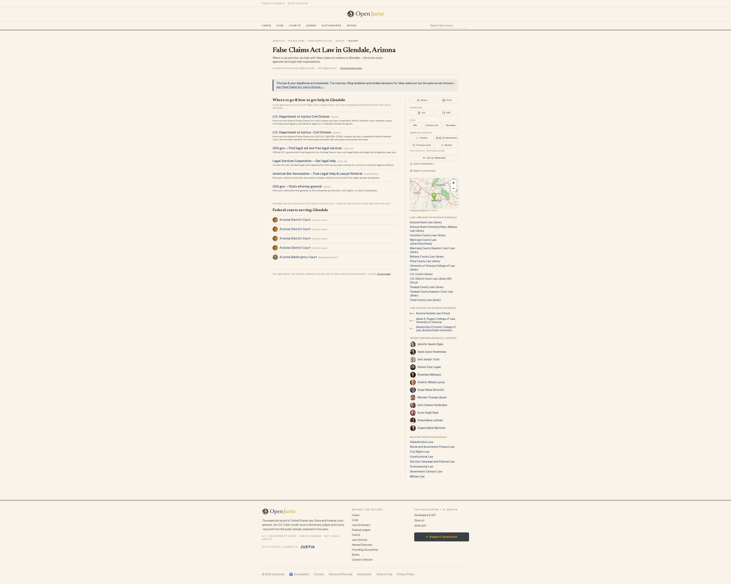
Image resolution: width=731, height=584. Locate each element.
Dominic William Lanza (431, 382)
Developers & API (425, 515)
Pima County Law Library (425, 261)
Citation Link (431, 125)
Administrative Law (421, 442)
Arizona (340, 40)
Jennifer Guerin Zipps (430, 344)
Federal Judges (361, 529)
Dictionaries (332, 25)
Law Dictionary (361, 525)
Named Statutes (362, 544)
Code (280, 25)
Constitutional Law (421, 456)
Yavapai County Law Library (427, 287)
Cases (266, 25)
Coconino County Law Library (428, 235)
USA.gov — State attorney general (297, 186)
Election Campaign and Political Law (432, 461)
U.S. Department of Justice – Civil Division (302, 132)
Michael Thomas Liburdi (431, 397)
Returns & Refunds (340, 574)
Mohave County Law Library (427, 256)
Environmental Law (421, 466)
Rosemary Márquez (429, 374)
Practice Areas (296, 40)
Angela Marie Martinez (431, 427)
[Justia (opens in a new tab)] (307, 546)
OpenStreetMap (419, 210)
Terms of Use (384, 574)
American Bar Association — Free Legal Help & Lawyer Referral (317, 174)
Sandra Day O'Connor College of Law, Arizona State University (436, 329)
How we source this (351, 68)
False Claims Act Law (320, 40)
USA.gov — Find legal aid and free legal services (307, 148)
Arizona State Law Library (426, 222)
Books (352, 25)
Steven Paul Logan (429, 367)
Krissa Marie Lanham (430, 420)
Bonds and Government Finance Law (432, 446)
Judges (311, 25)
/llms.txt (419, 520)
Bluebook (450, 125)
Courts (295, 25)
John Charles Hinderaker (432, 405)
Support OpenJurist (441, 536)
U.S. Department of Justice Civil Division (301, 116)
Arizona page (384, 274)
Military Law (417, 476)
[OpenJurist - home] (365, 14)
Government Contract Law (426, 471)
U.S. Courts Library (421, 274)
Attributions (364, 574)
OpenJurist (279, 40)
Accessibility (299, 574)
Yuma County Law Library (425, 300)
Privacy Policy (405, 574)
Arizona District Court (295, 220)
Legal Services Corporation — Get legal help (304, 161)
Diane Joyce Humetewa (431, 351)
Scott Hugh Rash (428, 412)
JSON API (420, 525)
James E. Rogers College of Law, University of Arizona (436, 320)
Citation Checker (362, 559)
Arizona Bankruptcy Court (298, 257)
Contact (319, 574)
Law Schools (359, 539)
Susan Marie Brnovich (430, 389)
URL (415, 125)
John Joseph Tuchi (428, 359)
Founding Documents (365, 549)
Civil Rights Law (419, 451)
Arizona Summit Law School (433, 313)
